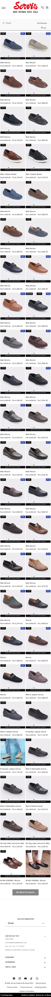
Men (15, 12)
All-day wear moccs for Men (12, 843)
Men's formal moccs (34, 806)
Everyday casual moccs (36, 732)
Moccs (28, 620)
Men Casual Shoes (8, 174)
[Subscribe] (43, 923)
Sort (44, 28)
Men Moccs (5, 63)
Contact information (26, 991)
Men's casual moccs (34, 695)
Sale (35, 12)
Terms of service (26, 987)
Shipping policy (41, 987)
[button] (47, 7)
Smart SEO (29, 983)
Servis (13, 983)
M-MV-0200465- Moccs (10, 880)
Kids (29, 12)
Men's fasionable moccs (36, 769)
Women (22, 12)
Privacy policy (12, 987)
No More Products (25, 892)
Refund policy (41, 983)
